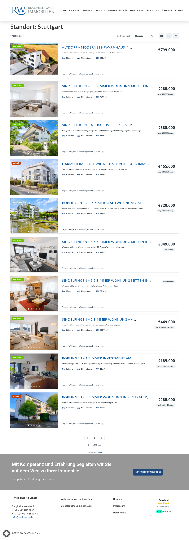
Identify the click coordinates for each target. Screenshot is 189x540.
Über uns (167, 10)
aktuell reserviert (19, 202)
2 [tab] (31, 75)
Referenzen (152, 10)
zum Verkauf (17, 46)
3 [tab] (34, 75)
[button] (6, 533)
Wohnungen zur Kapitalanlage (91, 74)
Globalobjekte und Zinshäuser (76, 505)
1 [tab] (28, 75)
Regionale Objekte (69, 74)
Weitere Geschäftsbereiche (124, 10)
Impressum (119, 505)
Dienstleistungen (92, 10)
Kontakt (180, 10)
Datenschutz (119, 512)
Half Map (176, 36)
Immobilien (69, 10)
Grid (161, 36)
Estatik (99, 452)
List (169, 36)
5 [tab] (39, 75)
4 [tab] (36, 75)
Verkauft (16, 163)
